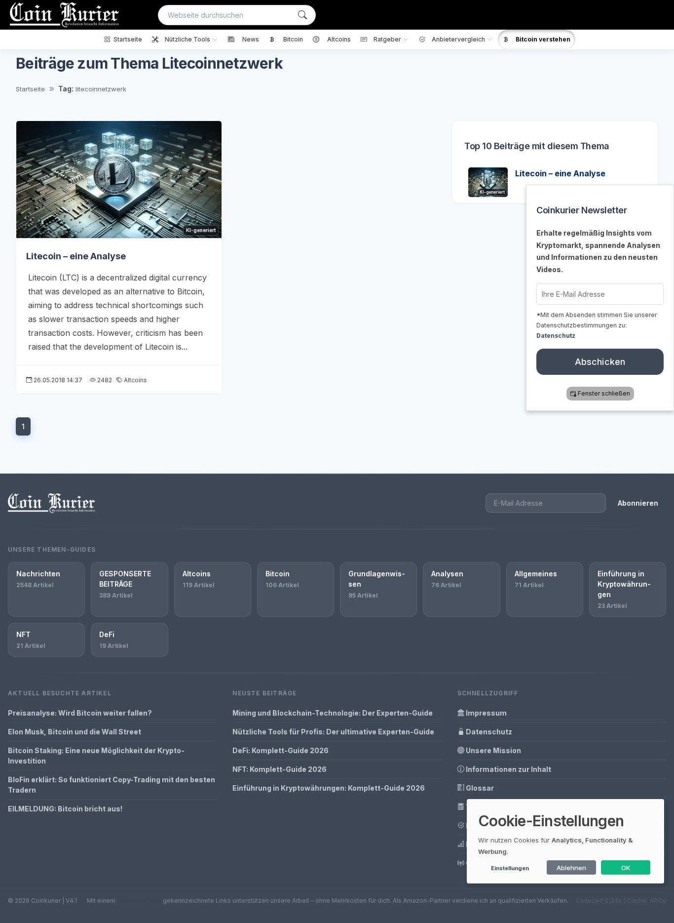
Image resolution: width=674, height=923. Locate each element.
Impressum (485, 713)
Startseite (30, 89)
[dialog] (565, 841)
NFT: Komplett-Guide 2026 (279, 769)
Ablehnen (571, 868)
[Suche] (302, 15)
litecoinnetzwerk (100, 89)
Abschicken (600, 362)
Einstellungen (510, 868)
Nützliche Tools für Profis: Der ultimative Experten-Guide (333, 731)
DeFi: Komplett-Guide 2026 (280, 750)
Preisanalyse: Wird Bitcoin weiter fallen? (80, 713)
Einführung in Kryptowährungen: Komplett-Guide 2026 (328, 788)
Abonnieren (638, 503)
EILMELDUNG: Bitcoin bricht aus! (65, 808)
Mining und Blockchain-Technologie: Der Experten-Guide (332, 713)
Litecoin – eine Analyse (76, 256)
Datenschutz (488, 731)
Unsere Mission (492, 750)
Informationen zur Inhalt (507, 769)
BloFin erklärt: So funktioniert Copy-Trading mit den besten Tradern (111, 784)
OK (626, 868)
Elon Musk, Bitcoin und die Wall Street (74, 731)
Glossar (479, 788)
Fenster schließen (604, 393)
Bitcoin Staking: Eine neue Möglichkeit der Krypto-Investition (96, 755)
